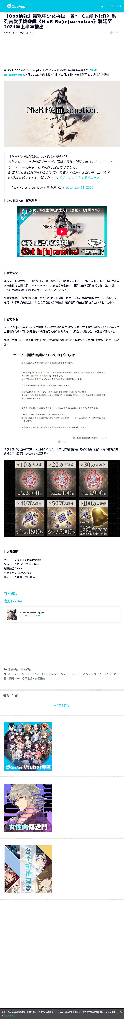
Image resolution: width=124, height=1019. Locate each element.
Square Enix (68, 674)
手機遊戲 (13, 669)
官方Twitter (13, 601)
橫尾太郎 (27, 678)
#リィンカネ (69, 178)
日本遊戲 (26, 669)
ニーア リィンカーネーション (95, 674)
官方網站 (10, 594)
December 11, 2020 (80, 187)
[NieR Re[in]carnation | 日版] (62, 614)
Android (12, 674)
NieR (29, 674)
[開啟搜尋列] (102, 6)
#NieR (83, 178)
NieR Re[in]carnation (47, 674)
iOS (22, 674)
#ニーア (93, 178)
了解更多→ (10, 1015)
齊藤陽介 (40, 678)
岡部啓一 (14, 678)
